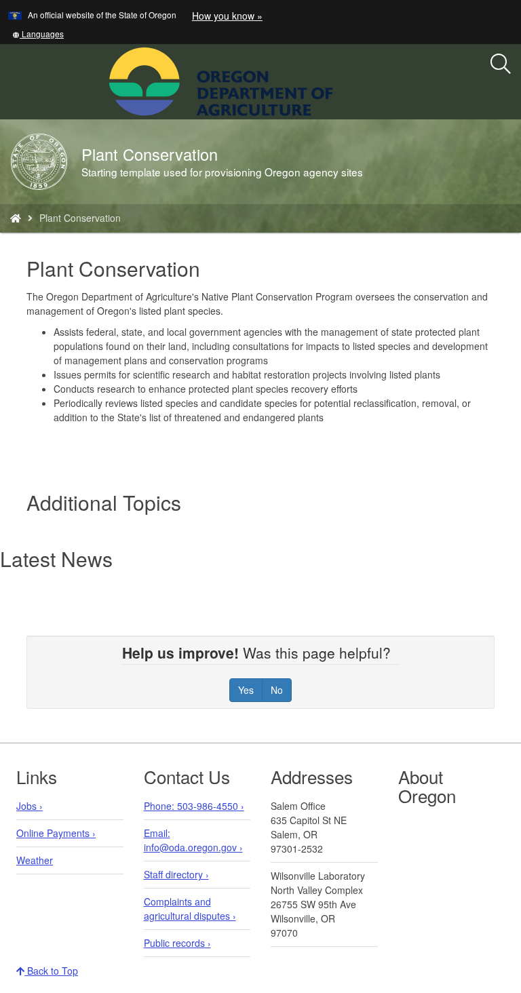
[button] (38, 33)
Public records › (177, 943)
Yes (246, 690)
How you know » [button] (227, 15)
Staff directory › (176, 874)
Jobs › (29, 806)
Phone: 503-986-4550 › (194, 806)
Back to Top (51, 970)
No (277, 690)
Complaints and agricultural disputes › (190, 908)
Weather (34, 860)
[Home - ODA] (15, 218)
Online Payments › (56, 833)
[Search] (500, 64)
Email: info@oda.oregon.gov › (193, 840)
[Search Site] (342, 80)
